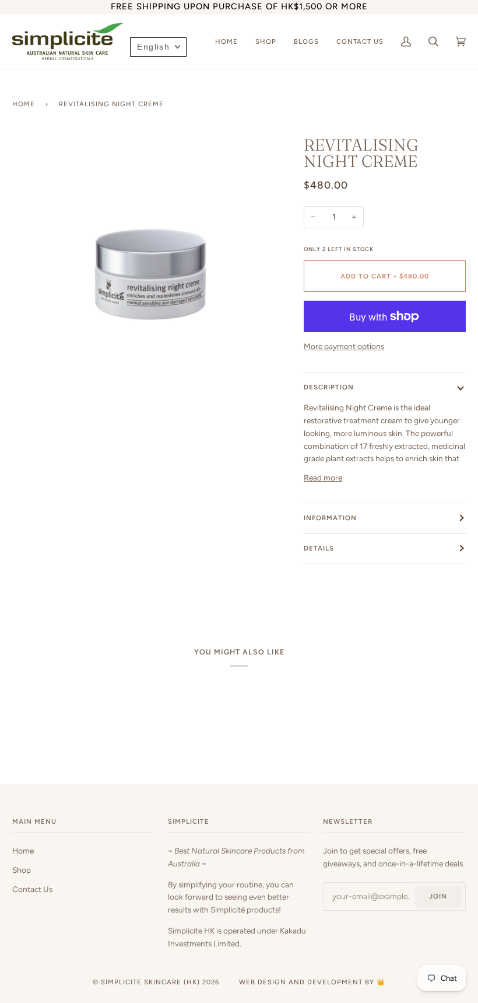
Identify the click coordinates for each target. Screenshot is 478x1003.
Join (438, 896)
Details (319, 548)
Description (329, 387)
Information (330, 518)
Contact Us (32, 889)
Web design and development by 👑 (312, 982)
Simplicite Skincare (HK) (150, 982)
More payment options (344, 346)
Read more (323, 477)
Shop (21, 870)
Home (23, 104)
